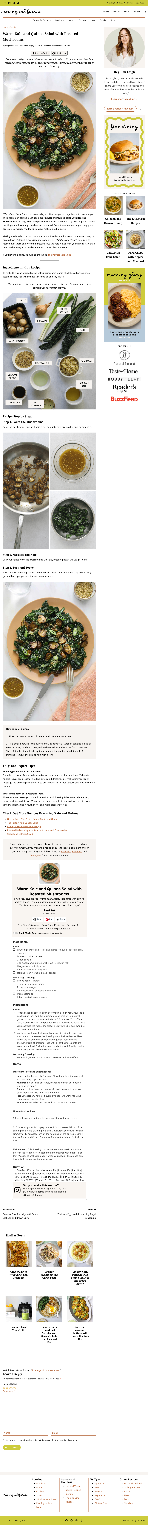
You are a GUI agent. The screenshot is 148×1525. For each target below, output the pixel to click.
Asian (97, 1487)
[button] (44, 910)
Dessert (82, 20)
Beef (97, 1499)
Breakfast (59, 20)
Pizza (126, 1495)
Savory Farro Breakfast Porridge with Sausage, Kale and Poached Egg (49, 1334)
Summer (70, 1493)
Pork (126, 1499)
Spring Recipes (73, 1489)
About (126, 11)
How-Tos (116, 11)
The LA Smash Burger (135, 221)
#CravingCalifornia (32, 1195)
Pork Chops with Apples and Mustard (135, 257)
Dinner (71, 20)
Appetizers (100, 1483)
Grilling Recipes (132, 1487)
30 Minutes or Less (46, 1499)
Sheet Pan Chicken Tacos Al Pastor (132, 3)
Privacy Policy (21, 1520)
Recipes (105, 11)
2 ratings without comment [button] (46, 1370)
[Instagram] (9, 3)
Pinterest (66, 851)
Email (55, 1432)
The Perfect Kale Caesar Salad (22, 822)
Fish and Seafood (133, 1483)
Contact (136, 11)
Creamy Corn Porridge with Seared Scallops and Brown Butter (21, 1213)
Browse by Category (42, 20)
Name (7, 1432)
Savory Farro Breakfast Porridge (24, 826)
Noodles (128, 1503)
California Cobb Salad (113, 255)
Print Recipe (60, 53)
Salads (103, 20)
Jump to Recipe (42, 53)
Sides (112, 20)
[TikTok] (18, 3)
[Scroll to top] (142, 1516)
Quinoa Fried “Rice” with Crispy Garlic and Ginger (32, 819)
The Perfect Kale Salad (59, 254)
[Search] (141, 108)
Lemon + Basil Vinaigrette (19, 1328)
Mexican (99, 1491)
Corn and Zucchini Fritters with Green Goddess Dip (80, 1333)
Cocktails (41, 1491)
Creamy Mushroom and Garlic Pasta (49, 1274)
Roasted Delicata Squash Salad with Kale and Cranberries (37, 830)
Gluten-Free (101, 1503)
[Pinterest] (14, 3)
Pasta (93, 20)
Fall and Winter (73, 1486)
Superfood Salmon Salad (20, 833)
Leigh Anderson (11, 45)
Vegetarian (100, 1495)
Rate (62, 919)
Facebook (77, 851)
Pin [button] (50, 919)
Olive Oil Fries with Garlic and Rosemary (19, 1274)
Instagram (36, 855)
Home (5, 27)
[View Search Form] (145, 12)
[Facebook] (5, 3)
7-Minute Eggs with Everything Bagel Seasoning (76, 1213)
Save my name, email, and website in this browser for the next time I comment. (42, 1440)
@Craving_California (33, 1191)
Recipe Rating (10, 1384)
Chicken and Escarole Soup (113, 221)
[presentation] (113, 205)
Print (39, 919)
